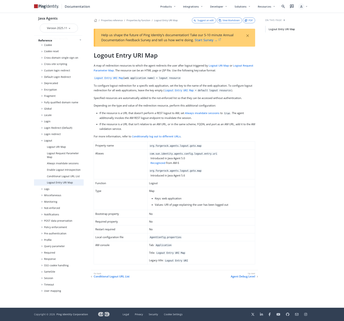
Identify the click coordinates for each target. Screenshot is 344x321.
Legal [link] (126, 314)
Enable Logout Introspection (64, 169)
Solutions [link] (243, 6)
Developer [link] (218, 6)
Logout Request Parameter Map (63, 155)
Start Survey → (206, 40)
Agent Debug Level (243, 276)
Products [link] (168, 6)
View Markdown (231, 20)
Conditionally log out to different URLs (156, 136)
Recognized (157, 163)
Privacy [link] (139, 314)
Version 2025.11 (57, 28)
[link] (46, 6)
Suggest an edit (205, 20)
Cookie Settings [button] (173, 314)
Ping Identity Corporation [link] (72, 314)
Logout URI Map (56, 146)
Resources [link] (266, 6)
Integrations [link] (193, 6)
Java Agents (48, 18)
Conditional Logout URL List (63, 176)
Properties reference (112, 20)
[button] (303, 6)
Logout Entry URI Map (60, 182)
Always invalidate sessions (63, 163)
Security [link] (153, 314)
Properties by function (138, 20)
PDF (251, 20)
